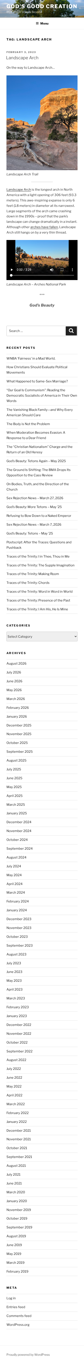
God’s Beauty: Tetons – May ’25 (29, 533)
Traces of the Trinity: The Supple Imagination (40, 565)
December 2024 (18, 822)
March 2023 (15, 998)
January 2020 (16, 1201)
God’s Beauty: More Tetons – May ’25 (34, 507)
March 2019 (15, 1263)
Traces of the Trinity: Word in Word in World (39, 592)
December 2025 (18, 725)
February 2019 (17, 1271)
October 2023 (17, 937)
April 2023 (14, 989)
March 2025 (15, 805)
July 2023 (13, 963)
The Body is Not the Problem (28, 424)
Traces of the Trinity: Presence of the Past (38, 600)
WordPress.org (18, 1325)
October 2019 (16, 1218)
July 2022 (13, 1069)
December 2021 (18, 1131)
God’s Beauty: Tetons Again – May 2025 (36, 461)
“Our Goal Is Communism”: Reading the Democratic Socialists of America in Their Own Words (41, 395)
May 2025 (14, 787)
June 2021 (14, 1183)
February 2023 (17, 1007)
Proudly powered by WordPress (28, 1354)
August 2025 (16, 760)
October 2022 (17, 1042)
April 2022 (14, 1095)
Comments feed (18, 1316)
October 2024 (17, 840)
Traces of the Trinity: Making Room (32, 574)
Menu (44, 23)
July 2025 (13, 769)
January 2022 (16, 1122)
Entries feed (15, 1307)
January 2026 (16, 716)
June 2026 (14, 681)
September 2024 (19, 849)
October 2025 (17, 743)
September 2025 (19, 752)
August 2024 (16, 857)
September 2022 (19, 1051)
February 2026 (17, 708)
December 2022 (18, 1025)
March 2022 (15, 1104)
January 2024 (16, 910)
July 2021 (13, 1174)
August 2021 (16, 1166)
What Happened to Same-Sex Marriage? (37, 381)
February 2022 (17, 1113)
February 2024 (17, 901)
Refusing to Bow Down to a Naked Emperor (38, 516)
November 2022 (18, 1034)
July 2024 (13, 866)
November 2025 (18, 734)
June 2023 (14, 972)
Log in (11, 1298)
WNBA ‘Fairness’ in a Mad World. (30, 358)
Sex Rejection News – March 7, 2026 (33, 525)
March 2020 (15, 1192)
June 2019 (14, 1245)
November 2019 (18, 1210)
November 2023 (18, 928)
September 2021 (19, 1157)
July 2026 (13, 672)
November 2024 (18, 831)
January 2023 (16, 1016)
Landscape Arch (22, 57)
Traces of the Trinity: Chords (28, 583)
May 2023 (14, 981)
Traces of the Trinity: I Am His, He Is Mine (37, 609)
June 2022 (14, 1078)
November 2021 (18, 1139)
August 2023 (16, 954)
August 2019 (16, 1236)
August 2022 (16, 1060)
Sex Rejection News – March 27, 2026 (34, 498)
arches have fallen (44, 227)
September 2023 (19, 945)
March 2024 (15, 892)
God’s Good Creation (41, 6)
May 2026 (14, 690)
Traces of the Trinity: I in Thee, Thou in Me (38, 556)
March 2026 (15, 699)
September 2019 (19, 1227)
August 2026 (16, 663)
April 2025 (14, 796)
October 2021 (16, 1148)
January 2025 (16, 813)
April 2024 (14, 884)
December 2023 (18, 919)
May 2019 (13, 1254)
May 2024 (14, 875)
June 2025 (14, 778)
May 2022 (14, 1086)
